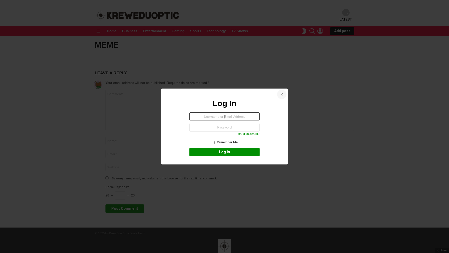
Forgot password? (248, 133)
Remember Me (227, 142)
